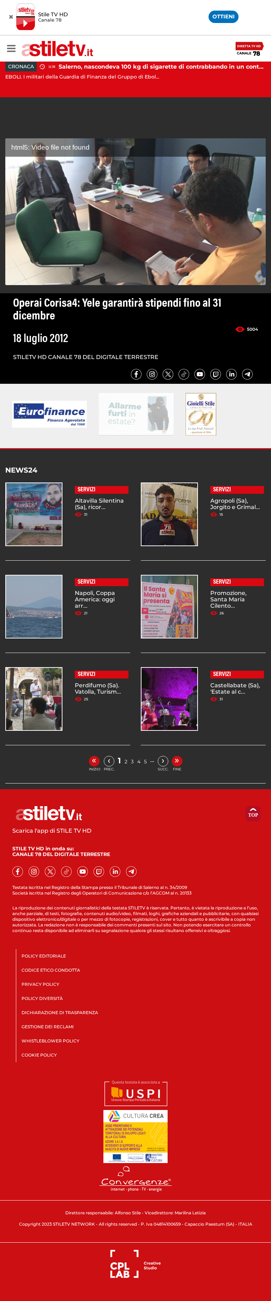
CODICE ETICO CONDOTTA (51, 970)
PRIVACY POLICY (40, 984)
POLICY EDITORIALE (44, 956)
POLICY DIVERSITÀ (42, 998)
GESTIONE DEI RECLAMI (48, 1026)
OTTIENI (223, 16)
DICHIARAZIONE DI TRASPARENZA (60, 1012)
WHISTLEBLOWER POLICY (50, 1040)
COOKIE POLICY (39, 1055)
